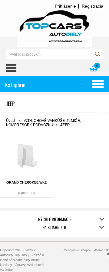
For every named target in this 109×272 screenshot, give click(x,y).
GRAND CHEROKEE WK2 (26, 182)
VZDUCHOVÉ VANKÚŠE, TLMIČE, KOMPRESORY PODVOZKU (43, 123)
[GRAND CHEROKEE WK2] (26, 156)
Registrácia (92, 6)
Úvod (10, 121)
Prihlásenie (65, 6)
